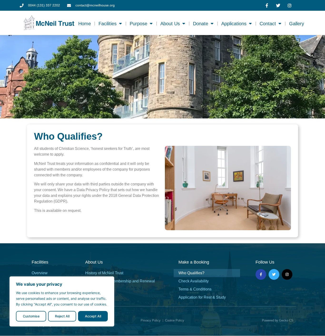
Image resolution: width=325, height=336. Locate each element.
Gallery (296, 23)
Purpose (138, 23)
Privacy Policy (151, 320)
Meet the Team (97, 297)
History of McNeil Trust (104, 273)
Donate (200, 23)
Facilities (107, 23)
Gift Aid (91, 289)
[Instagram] (287, 274)
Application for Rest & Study (202, 297)
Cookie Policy (174, 320)
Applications (233, 23)
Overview (40, 273)
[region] (62, 301)
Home (84, 23)
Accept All (93, 316)
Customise (31, 316)
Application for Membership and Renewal (120, 281)
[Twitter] (274, 274)
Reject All (62, 316)
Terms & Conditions (195, 289)
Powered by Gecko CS (277, 320)
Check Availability (193, 281)
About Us (170, 23)
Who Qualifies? (191, 273)
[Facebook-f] (261, 274)
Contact (268, 23)
